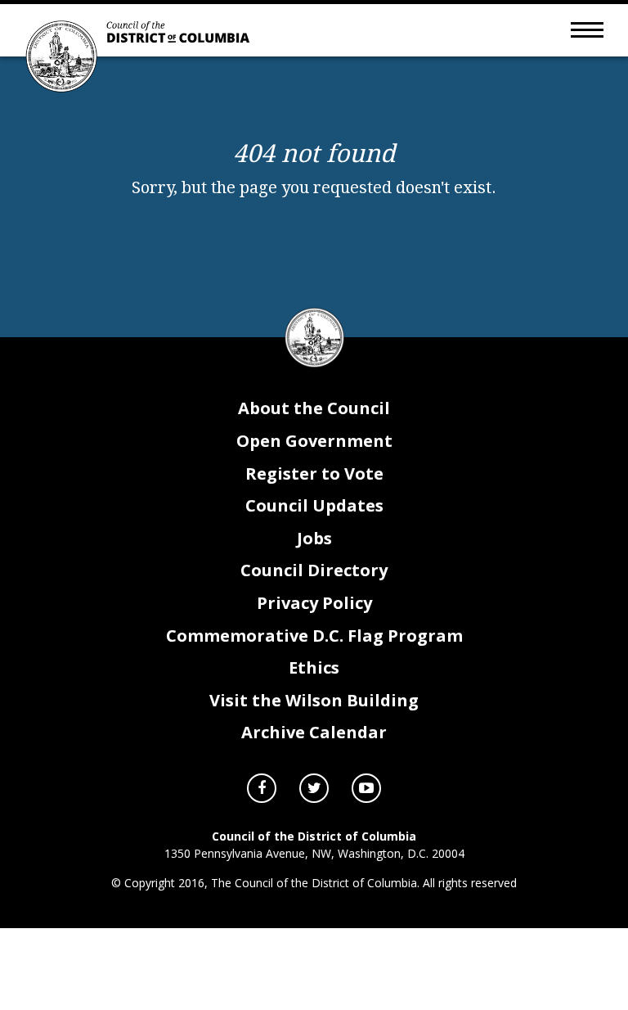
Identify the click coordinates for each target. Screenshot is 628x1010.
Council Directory (314, 570)
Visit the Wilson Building (314, 700)
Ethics (314, 667)
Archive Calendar (314, 732)
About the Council (314, 408)
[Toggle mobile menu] (587, 28)
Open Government (314, 441)
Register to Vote (314, 473)
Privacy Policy (314, 603)
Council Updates (314, 505)
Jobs (314, 538)
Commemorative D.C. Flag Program (314, 635)
